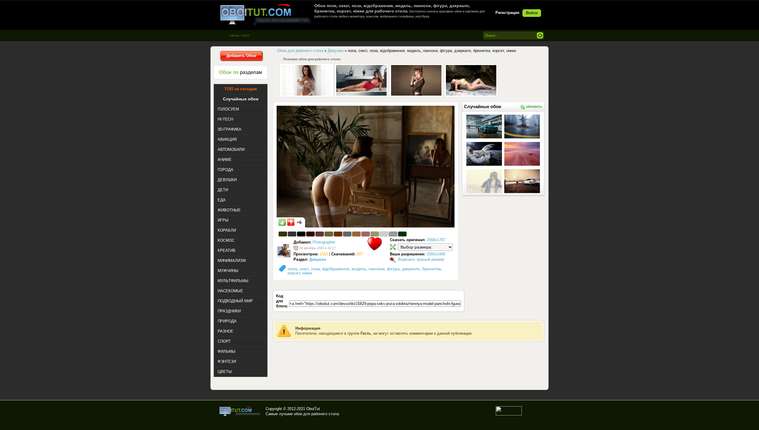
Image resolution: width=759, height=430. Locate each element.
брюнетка (431, 268)
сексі (304, 268)
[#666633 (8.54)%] (328, 234)
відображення (335, 268)
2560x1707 (436, 240)
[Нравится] (282, 222)
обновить (534, 106)
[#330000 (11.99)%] (310, 234)
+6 (299, 222)
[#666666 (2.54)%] (347, 234)
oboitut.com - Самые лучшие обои (240, 411)
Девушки (317, 259)
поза (315, 268)
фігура (393, 268)
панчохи (377, 268)
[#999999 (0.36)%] (393, 234)
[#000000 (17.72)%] (301, 234)
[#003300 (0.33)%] (402, 234)
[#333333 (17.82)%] (292, 234)
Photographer (323, 242)
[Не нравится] (290, 222)
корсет (294, 273)
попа (292, 268)
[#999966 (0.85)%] (374, 234)
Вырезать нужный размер (421, 259)
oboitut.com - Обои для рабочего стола (265, 14)
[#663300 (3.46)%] (338, 234)
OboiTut (313, 409)
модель (359, 268)
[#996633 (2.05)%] (356, 234)
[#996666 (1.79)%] (365, 234)
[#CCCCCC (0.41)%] (384, 234)
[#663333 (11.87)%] (319, 234)
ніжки (307, 273)
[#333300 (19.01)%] (282, 234)
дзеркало (411, 268)
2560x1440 (435, 254)
